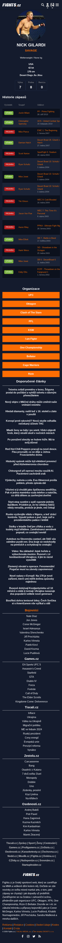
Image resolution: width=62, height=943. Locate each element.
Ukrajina (31, 717)
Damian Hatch (25, 143)
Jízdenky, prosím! (31, 790)
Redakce (18, 925)
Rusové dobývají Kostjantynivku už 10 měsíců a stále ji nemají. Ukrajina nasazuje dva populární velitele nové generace (31, 591)
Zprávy (23, 843)
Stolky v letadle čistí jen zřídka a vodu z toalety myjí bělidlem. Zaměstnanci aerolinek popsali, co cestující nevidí (31, 529)
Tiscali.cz (11, 843)
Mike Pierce (24, 132)
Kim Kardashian (31, 826)
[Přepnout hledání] (42, 4)
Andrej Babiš (32, 810)
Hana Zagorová (31, 818)
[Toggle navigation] (57, 4)
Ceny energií (32, 737)
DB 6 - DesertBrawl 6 (46, 260)
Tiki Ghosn (23, 201)
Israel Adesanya (31, 628)
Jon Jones (31, 620)
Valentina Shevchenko (32, 632)
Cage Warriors (31, 365)
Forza (32, 685)
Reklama (7, 925)
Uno (31, 786)
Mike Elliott (23, 239)
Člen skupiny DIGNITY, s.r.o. (43, 931)
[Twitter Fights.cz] (34, 936)
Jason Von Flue (25, 213)
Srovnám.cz (46, 860)
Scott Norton (24, 154)
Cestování (50, 843)
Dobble (32, 782)
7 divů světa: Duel (31, 773)
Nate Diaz (31, 616)
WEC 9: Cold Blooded (46, 200)
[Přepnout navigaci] (47, 4)
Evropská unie (31, 741)
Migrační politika (31, 725)
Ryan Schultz (24, 164)
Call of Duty (31, 693)
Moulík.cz (24, 856)
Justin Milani (24, 113)
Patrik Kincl (32, 645)
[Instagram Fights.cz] (28, 936)
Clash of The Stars (31, 312)
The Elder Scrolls (31, 697)
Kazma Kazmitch (32, 822)
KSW (31, 330)
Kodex (55, 925)
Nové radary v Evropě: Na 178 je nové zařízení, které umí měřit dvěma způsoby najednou (31, 578)
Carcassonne (32, 761)
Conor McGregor (31, 624)
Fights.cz (36, 856)
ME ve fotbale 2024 (31, 729)
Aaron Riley (24, 227)
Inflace (31, 713)
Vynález (31, 750)
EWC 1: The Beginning (47, 130)
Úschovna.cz (49, 851)
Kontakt (8, 928)
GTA (31, 677)
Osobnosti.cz (12, 851)
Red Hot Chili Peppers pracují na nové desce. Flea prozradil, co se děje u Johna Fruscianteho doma (31, 452)
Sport (31, 843)
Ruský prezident (31, 733)
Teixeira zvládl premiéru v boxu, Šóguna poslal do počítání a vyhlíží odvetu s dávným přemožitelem (31, 392)
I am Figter (31, 339)
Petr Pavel (31, 814)
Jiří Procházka (31, 636)
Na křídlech (32, 798)
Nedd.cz (12, 856)
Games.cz (14, 847)
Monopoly (31, 778)
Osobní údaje (43, 925)
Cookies (29, 925)
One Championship (31, 347)
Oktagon (31, 304)
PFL (31, 321)
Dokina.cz (49, 856)
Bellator (31, 356)
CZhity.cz (14, 860)
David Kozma (31, 649)
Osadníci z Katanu (31, 769)
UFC (31, 295)
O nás (17, 928)
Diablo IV (32, 681)
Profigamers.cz (30, 847)
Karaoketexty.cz (31, 851)
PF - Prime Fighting (45, 112)
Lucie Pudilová (32, 653)
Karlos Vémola (32, 640)
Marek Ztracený (31, 834)
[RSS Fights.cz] (39, 936)
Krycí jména (31, 794)
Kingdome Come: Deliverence (31, 701)
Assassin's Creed (31, 668)
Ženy (39, 843)
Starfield (31, 672)
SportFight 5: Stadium (46, 152)
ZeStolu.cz (47, 847)
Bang (31, 765)
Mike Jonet (23, 177)
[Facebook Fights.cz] (22, 936)
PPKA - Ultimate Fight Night (49, 226)
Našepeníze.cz (29, 860)
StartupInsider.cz (31, 865)
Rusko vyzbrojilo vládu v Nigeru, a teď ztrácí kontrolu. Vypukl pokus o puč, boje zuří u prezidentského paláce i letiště (31, 517)
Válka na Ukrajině (31, 721)
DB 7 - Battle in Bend (46, 238)
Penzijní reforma (31, 746)
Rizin (31, 374)
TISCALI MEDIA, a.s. (24, 931)
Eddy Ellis (23, 272)
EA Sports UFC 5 (31, 664)
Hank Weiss (24, 250)
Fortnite (32, 689)
